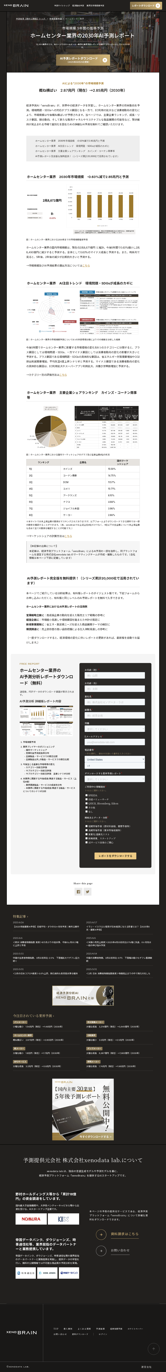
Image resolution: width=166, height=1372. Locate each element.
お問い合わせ (60, 1334)
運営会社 (146, 1366)
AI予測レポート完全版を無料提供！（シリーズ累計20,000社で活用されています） (77, 156)
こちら (86, 265)
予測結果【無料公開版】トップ (31, 18)
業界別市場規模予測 (95, 5)
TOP (55, 1328)
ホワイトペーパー (135, 1328)
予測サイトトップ (62, 5)
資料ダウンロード (80, 1334)
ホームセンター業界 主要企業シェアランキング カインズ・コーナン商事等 (75, 151)
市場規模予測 (55, 18)
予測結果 (100, 1328)
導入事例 (68, 1328)
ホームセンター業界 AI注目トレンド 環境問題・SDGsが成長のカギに (72, 146)
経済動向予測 (78, 5)
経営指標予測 (116, 1328)
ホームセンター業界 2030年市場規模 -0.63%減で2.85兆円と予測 (70, 140)
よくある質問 (84, 1328)
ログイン (103, 1334)
